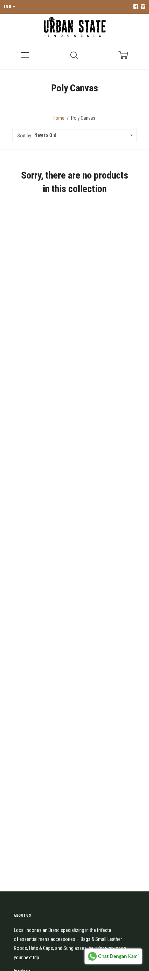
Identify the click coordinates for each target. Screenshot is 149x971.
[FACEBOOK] (135, 7)
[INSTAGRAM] (142, 7)
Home (58, 118)
